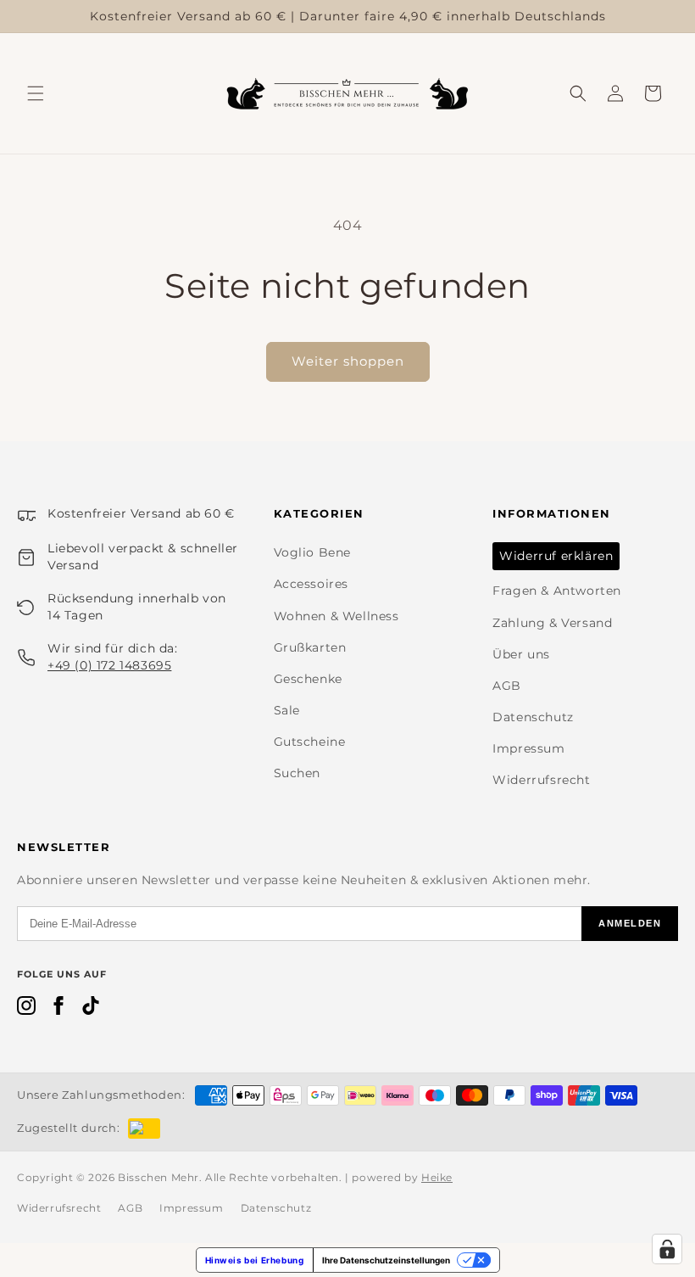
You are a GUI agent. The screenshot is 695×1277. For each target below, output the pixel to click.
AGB (506, 685)
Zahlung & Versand (552, 622)
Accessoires (311, 583)
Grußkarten (310, 647)
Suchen (297, 773)
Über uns (521, 654)
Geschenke (308, 678)
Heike (437, 1177)
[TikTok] (90, 1009)
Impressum (528, 748)
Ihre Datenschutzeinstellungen (386, 1260)
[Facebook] (58, 1009)
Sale (287, 710)
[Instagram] (26, 1009)
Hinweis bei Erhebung (254, 1260)
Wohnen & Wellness (336, 616)
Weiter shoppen (348, 361)
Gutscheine (310, 741)
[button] (35, 93)
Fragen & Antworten (556, 590)
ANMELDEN (629, 923)
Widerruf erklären (556, 555)
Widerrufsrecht (541, 779)
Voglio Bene (313, 552)
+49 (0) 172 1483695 (109, 665)
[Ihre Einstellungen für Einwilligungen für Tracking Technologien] (667, 1249)
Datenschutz (533, 717)
